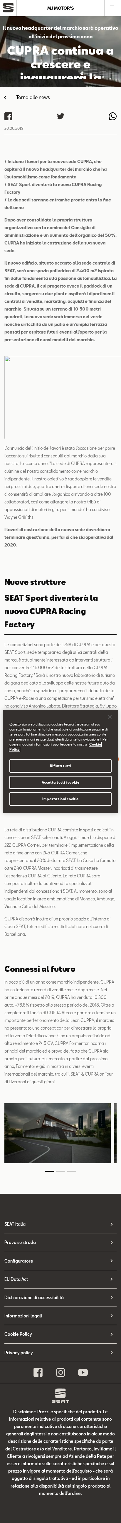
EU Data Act (16, 1279)
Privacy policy (18, 1352)
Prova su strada (20, 1242)
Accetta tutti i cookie (61, 782)
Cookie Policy (18, 1334)
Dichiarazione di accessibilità (34, 1297)
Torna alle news (33, 97)
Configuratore (18, 1260)
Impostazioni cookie (60, 799)
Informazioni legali (23, 1315)
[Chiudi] (109, 716)
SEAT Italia (15, 1224)
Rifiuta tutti (60, 766)
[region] (60, 761)
